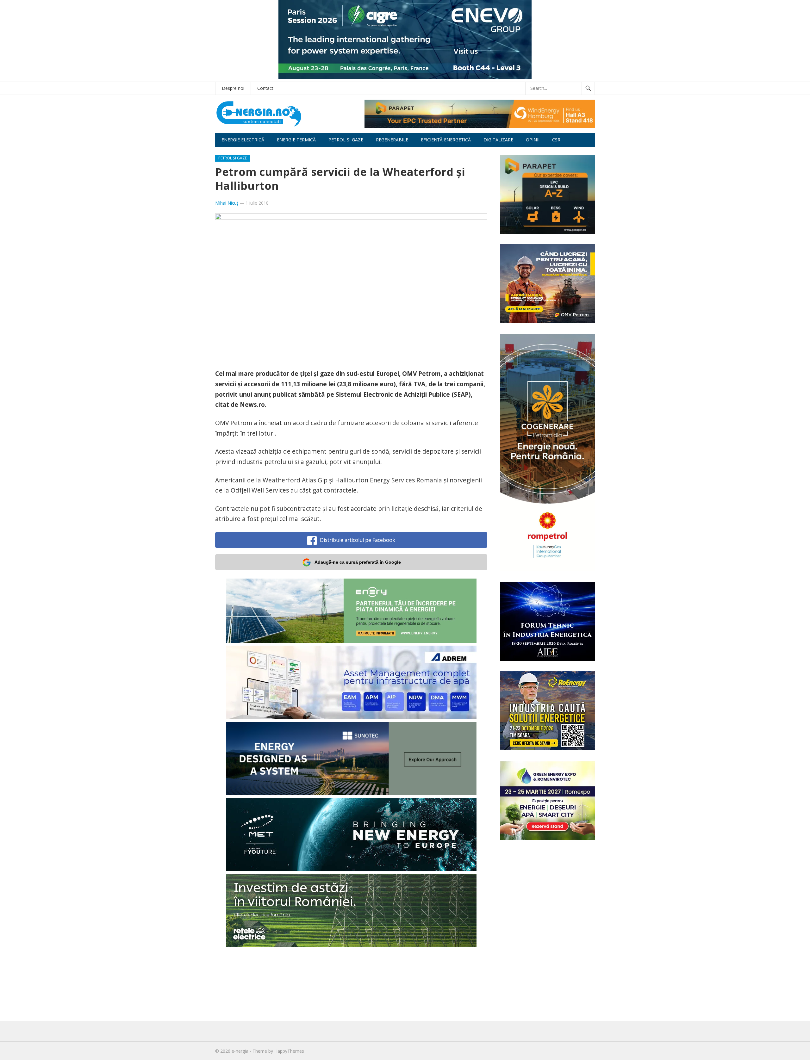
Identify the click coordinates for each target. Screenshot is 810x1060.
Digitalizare (498, 140)
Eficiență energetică (446, 140)
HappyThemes (289, 1051)
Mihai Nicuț (226, 203)
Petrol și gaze (345, 140)
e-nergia (240, 1051)
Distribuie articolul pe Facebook (357, 539)
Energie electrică (242, 140)
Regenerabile (392, 140)
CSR (556, 140)
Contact (265, 88)
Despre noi (233, 88)
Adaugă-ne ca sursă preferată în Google (358, 562)
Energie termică (296, 140)
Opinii (532, 140)
